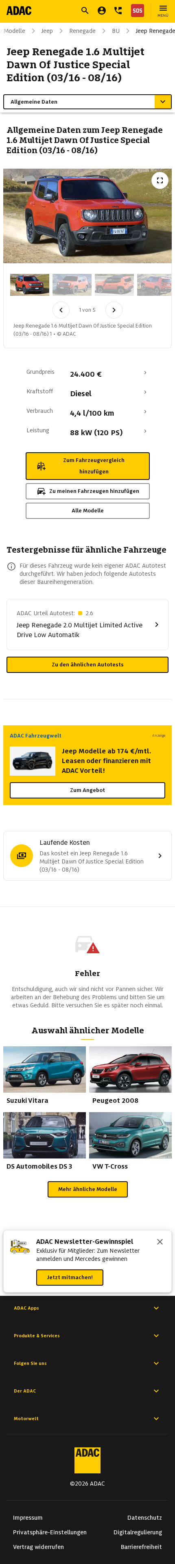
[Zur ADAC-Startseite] (19, 10)
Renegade (82, 31)
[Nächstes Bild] (113, 310)
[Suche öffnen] (85, 10)
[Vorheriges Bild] (61, 310)
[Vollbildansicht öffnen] (159, 180)
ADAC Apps (26, 1308)
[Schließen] (160, 1242)
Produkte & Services (37, 1335)
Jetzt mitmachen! (70, 1277)
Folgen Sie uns (30, 1363)
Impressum (28, 1517)
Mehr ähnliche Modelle (87, 1189)
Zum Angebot (87, 790)
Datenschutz (144, 1517)
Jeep (47, 31)
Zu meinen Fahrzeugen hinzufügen (94, 491)
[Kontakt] (118, 10)
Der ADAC (25, 1391)
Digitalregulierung (138, 1532)
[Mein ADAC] (102, 10)
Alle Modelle (88, 510)
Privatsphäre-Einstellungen (50, 1532)
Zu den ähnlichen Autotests (88, 664)
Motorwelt (26, 1418)
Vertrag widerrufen (38, 1547)
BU (116, 31)
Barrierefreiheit (141, 1547)
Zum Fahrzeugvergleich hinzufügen (94, 466)
